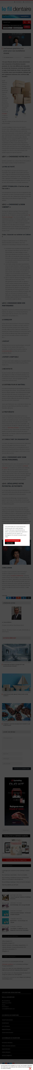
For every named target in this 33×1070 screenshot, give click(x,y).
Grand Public (10, 543)
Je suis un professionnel (13, 540)
